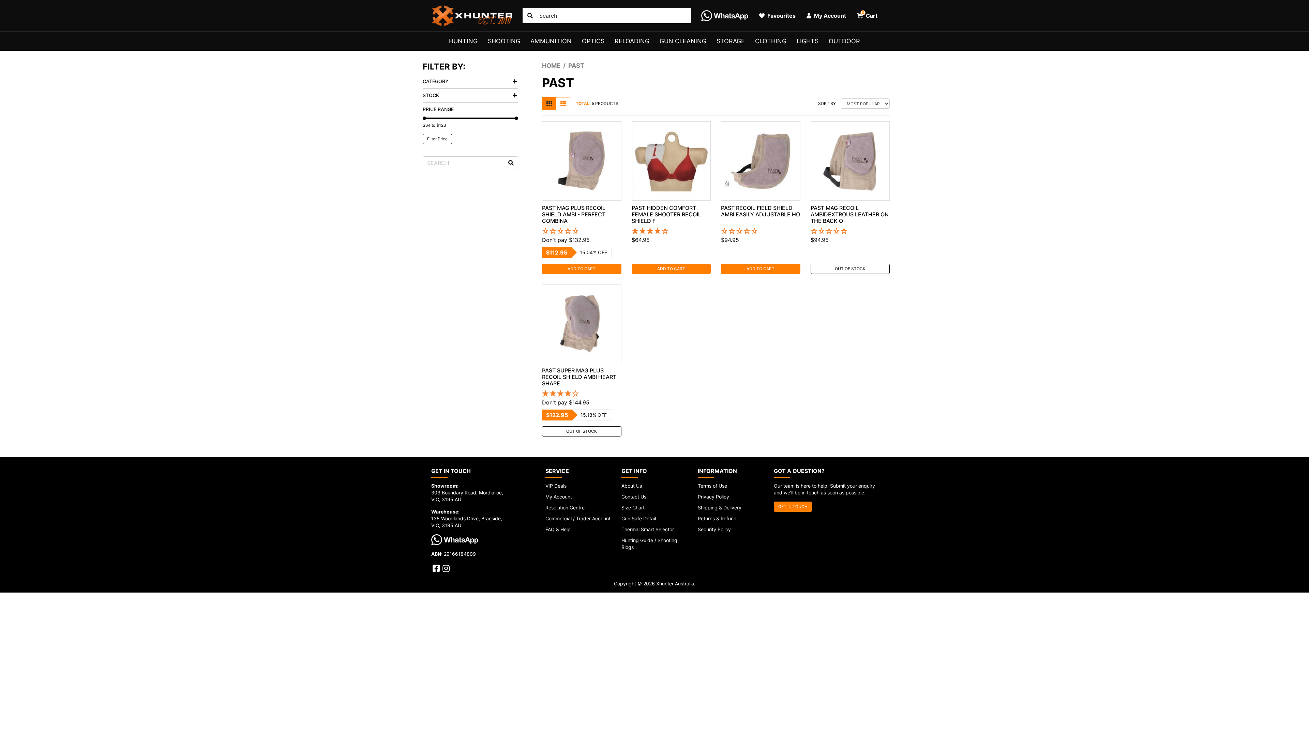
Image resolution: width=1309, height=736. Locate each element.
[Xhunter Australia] (471, 15)
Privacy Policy (713, 497)
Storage (731, 41)
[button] (581, 231)
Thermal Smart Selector (647, 529)
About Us (631, 486)
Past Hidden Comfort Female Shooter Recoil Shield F (666, 214)
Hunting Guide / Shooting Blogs (649, 543)
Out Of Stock (850, 268)
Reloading (632, 41)
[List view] (563, 103)
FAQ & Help (558, 529)
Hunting (463, 41)
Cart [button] (870, 14)
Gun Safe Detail (638, 518)
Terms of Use (712, 486)
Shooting (504, 41)
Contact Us (633, 497)
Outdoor (844, 41)
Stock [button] (431, 95)
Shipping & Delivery (719, 507)
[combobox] (607, 15)
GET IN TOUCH (793, 506)
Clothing (770, 41)
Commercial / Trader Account (578, 518)
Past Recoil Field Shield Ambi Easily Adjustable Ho (760, 211)
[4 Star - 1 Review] (671, 231)
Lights (807, 41)
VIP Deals (556, 486)
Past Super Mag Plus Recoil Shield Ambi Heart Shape (579, 377)
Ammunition (551, 41)
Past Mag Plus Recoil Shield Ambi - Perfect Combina (573, 214)
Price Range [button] (438, 109)
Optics (593, 41)
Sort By (827, 103)
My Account (558, 497)
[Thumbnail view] (549, 103)
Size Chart (633, 507)
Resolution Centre (565, 507)
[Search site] (530, 15)
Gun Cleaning (683, 41)
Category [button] (436, 81)
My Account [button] (829, 15)
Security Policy (714, 529)
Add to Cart (582, 268)
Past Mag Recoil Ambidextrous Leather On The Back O (850, 214)
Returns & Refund (717, 518)
